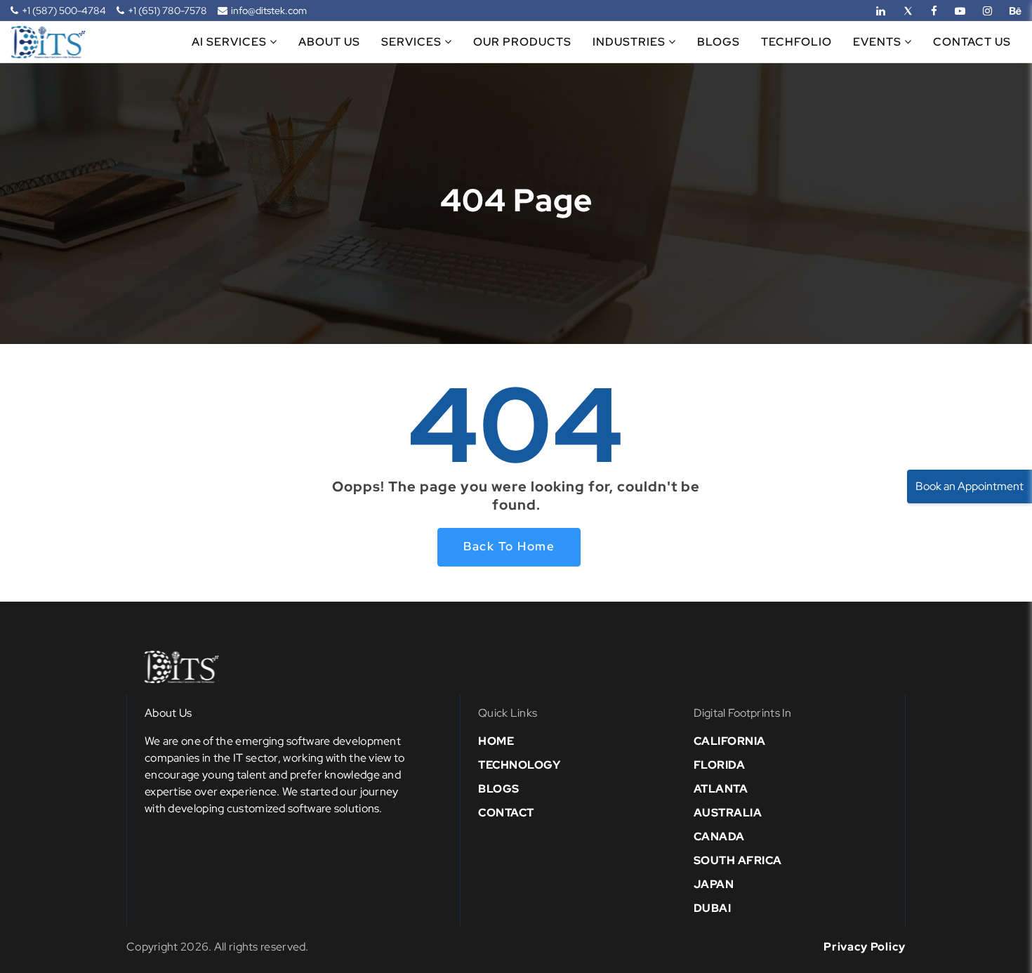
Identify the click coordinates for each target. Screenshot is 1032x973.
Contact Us (972, 41)
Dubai (713, 908)
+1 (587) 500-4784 (64, 10)
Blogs (718, 41)
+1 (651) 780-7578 (167, 10)
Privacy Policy (864, 946)
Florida (720, 764)
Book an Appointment (969, 486)
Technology (519, 764)
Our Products (522, 41)
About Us (329, 41)
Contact (506, 812)
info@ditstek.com (269, 10)
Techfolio (796, 41)
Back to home (509, 546)
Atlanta (721, 788)
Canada (719, 836)
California (730, 741)
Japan (714, 884)
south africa (738, 860)
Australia (728, 812)
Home (496, 741)
